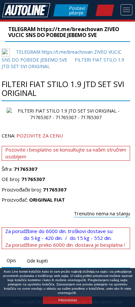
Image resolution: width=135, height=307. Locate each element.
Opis (11, 260)
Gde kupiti (37, 261)
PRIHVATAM (67, 300)
